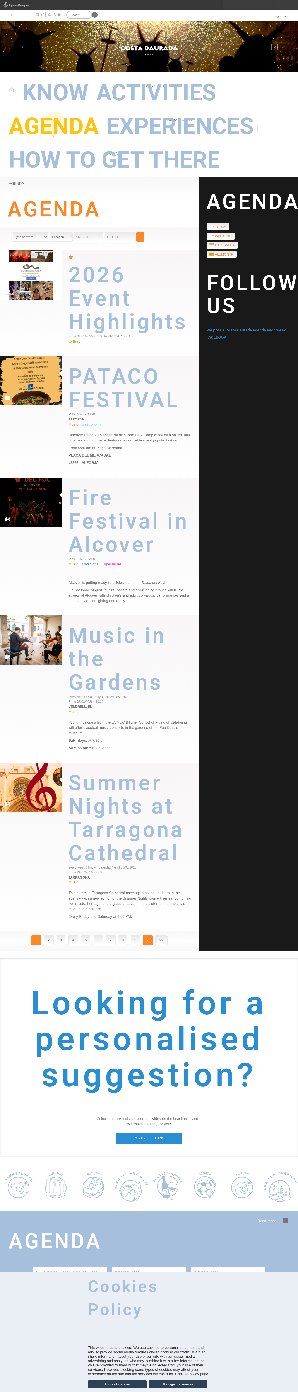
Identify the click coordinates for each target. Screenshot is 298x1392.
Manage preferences (178, 1384)
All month (224, 254)
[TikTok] (43, 14)
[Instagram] (30, 15)
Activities (156, 92)
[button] (22, 46)
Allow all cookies (117, 1384)
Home (11, 90)
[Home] (149, 46)
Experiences (180, 126)
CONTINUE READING (149, 1138)
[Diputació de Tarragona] (149, 5)
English (278, 16)
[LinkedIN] (37, 15)
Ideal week (225, 245)
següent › (285, 1220)
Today (220, 227)
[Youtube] (24, 15)
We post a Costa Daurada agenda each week (246, 330)
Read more (133, 303)
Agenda (54, 126)
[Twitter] (11, 15)
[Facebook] (18, 15)
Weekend (223, 236)
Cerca (140, 237)
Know (55, 92)
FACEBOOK (216, 337)
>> (161, 940)
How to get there (114, 160)
